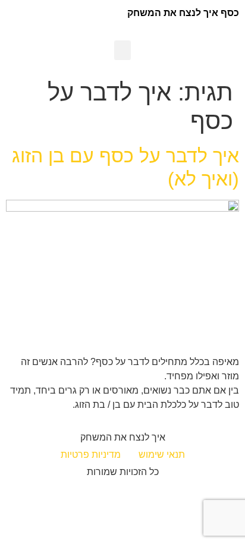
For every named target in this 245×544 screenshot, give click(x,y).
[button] (122, 50)
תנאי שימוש (162, 454)
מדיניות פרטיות (91, 454)
